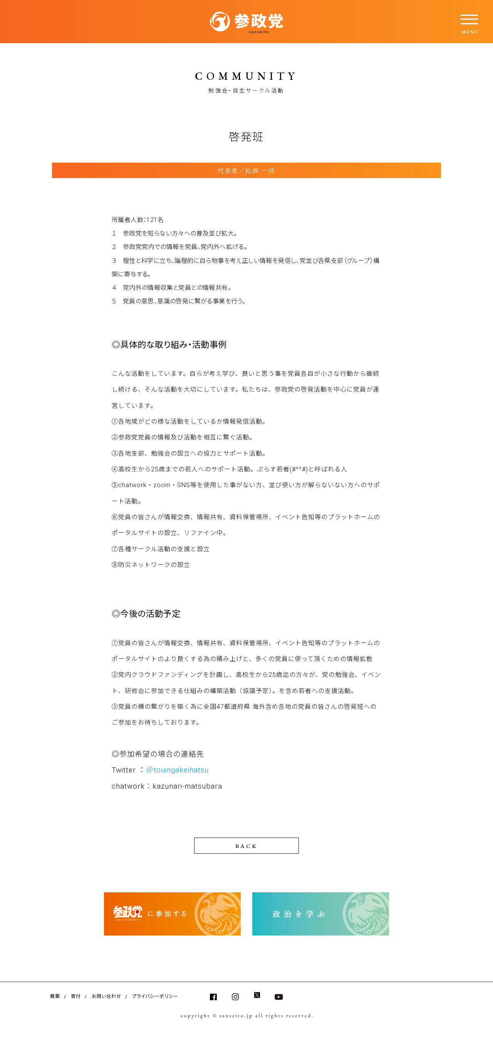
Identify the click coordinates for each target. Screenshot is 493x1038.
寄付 (76, 996)
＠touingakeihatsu (177, 770)
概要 (55, 996)
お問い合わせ (106, 996)
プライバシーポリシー (155, 996)
